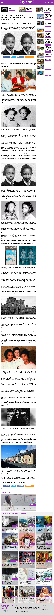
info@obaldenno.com (6, 611)
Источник (2, 488)
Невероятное (45, 609)
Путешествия (45, 611)
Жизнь (43, 607)
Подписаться (48, 2)
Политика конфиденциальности (22, 611)
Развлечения (44, 605)
